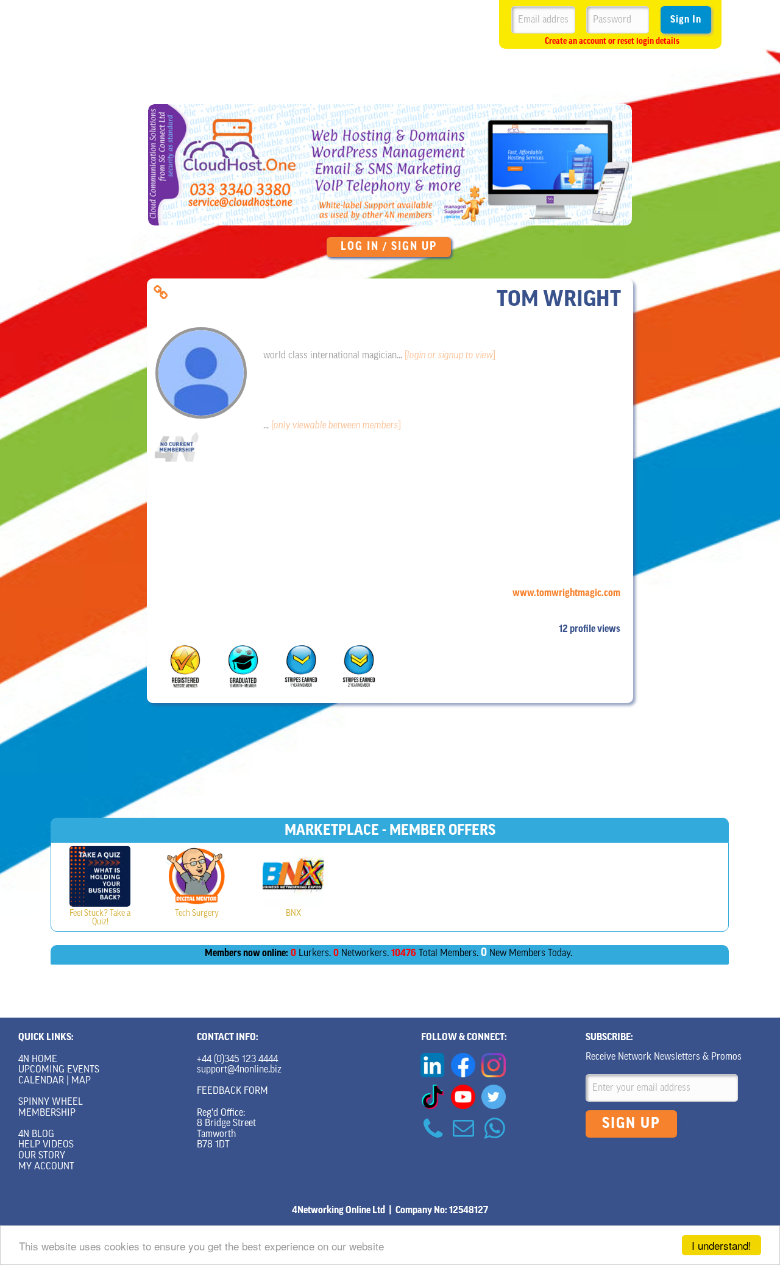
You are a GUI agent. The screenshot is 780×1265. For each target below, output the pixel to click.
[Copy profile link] (160, 292)
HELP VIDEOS (46, 1145)
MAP (81, 1081)
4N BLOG (36, 1134)
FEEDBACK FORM (232, 1091)
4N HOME (37, 1060)
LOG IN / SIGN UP (389, 247)
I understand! (721, 1245)
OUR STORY (41, 1156)
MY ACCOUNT (46, 1167)
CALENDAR (41, 1081)
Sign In (685, 20)
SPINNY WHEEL (50, 1102)
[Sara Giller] (293, 876)
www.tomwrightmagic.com (566, 593)
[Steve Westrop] (196, 876)
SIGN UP (631, 1124)
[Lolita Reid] (99, 876)
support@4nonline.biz (239, 1070)
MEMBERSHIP (47, 1113)
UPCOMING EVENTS (58, 1070)
